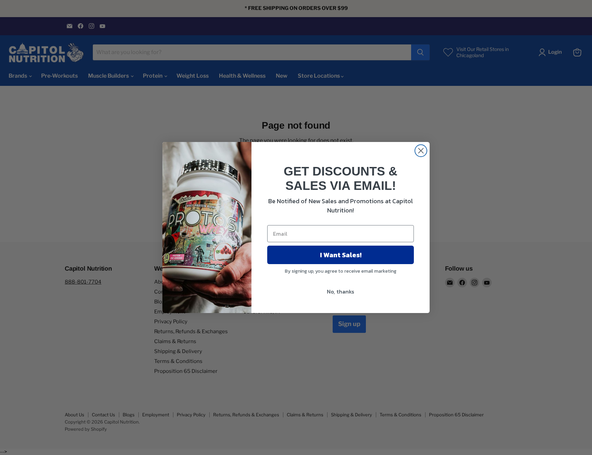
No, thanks (340, 291)
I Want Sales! (340, 255)
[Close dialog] (421, 151)
